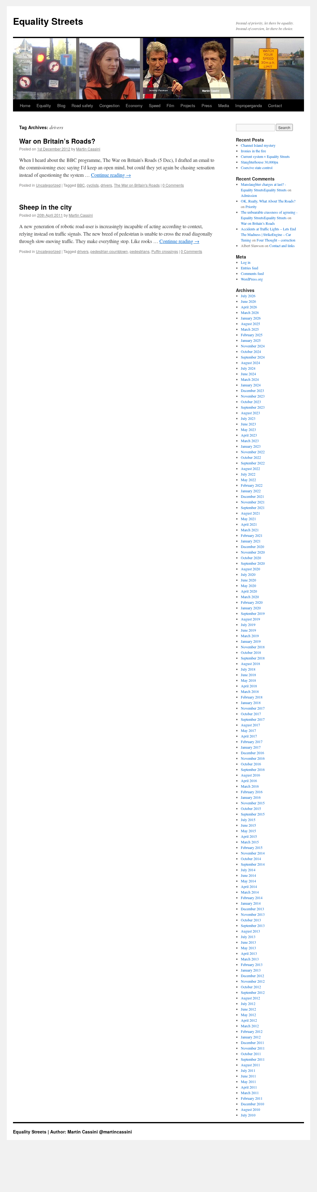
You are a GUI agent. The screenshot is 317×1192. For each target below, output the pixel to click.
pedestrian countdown (109, 251)
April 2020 (249, 591)
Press (207, 105)
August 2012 (250, 997)
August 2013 (250, 931)
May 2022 (248, 479)
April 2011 (249, 1087)
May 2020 (248, 585)
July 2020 (248, 574)
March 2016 (250, 786)
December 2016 (252, 752)
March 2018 (250, 691)
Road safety (82, 105)
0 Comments (173, 185)
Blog (61, 105)
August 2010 (250, 1109)
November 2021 (253, 501)
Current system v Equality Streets (265, 156)
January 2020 (251, 607)
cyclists (93, 185)
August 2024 (250, 362)
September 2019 (253, 613)
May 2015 (248, 830)
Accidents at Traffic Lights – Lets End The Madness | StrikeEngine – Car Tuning (268, 234)
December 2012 (252, 975)
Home (25, 105)
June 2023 (248, 423)
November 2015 (253, 802)
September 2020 (253, 563)
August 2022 (250, 468)
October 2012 (251, 986)
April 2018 (249, 685)
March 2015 (250, 841)
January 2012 (251, 1036)
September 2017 (253, 719)
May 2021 (248, 518)
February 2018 (252, 696)
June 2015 (248, 825)
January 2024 (251, 384)
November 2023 (253, 396)
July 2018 (248, 669)
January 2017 (251, 747)
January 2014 (251, 903)
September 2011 (253, 1059)
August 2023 (250, 412)
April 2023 (249, 435)
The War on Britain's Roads (137, 185)
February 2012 (252, 1031)
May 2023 (248, 429)
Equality (44, 105)
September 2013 (253, 925)
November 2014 (253, 852)
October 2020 (251, 557)
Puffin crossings (164, 251)
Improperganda (248, 105)
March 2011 (250, 1092)
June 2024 (248, 373)
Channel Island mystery (258, 145)
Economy (134, 105)
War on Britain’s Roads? (57, 141)
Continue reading (111, 175)
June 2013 (248, 942)
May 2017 (248, 730)
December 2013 (252, 908)
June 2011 (248, 1075)
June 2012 (248, 1009)
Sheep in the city (45, 206)
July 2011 (248, 1070)
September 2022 (253, 462)
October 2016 (251, 763)
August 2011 (250, 1064)
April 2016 (249, 780)
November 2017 (253, 708)
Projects (187, 105)
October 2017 (251, 713)
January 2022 (251, 490)
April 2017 (249, 735)
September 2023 (253, 407)
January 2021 (251, 540)
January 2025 (251, 340)
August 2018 (250, 663)
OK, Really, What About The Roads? (268, 200)
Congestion (109, 105)
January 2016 (251, 797)
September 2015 (253, 813)
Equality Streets (48, 21)
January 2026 (251, 317)
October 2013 (251, 919)
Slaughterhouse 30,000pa (259, 161)
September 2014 (253, 864)
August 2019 (250, 618)
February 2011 (252, 1098)
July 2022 (248, 474)
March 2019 (250, 635)
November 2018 (253, 646)
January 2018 (251, 702)
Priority (251, 206)
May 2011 (248, 1081)
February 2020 (252, 602)
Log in (245, 262)
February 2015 (252, 847)
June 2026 (248, 301)
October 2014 (251, 858)
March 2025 (250, 329)
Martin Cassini (88, 148)
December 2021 (252, 496)
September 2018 (253, 657)
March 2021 (250, 529)
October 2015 (251, 808)
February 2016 (252, 791)
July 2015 (248, 819)
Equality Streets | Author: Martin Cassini (56, 1132)
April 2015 (249, 836)
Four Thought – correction (276, 239)
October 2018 (251, 652)
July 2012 (248, 1003)
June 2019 (248, 630)
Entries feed (249, 267)
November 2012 (253, 981)
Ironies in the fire (253, 150)
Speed (154, 105)
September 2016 (253, 769)
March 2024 (250, 379)
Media (223, 105)
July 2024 (248, 368)
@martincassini (115, 1132)
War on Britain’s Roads (258, 223)
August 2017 (250, 724)
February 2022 (252, 485)
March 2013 (250, 958)
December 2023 (252, 390)
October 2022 (251, 457)
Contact (275, 105)
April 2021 (249, 524)
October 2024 (251, 351)
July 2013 (248, 936)
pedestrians (140, 251)
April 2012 (249, 1020)
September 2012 (253, 992)
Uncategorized (48, 185)
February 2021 (252, 535)
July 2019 (248, 624)
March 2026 (250, 312)
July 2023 (248, 418)
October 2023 (251, 401)
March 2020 (250, 596)
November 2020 (253, 552)
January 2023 (251, 446)
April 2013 (249, 953)
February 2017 (252, 741)
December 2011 (252, 1042)
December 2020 (252, 546)
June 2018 (248, 674)
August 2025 (250, 323)
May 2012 (248, 1014)
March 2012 (250, 1025)
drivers (106, 185)
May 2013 (248, 947)
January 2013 (251, 970)
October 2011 (251, 1053)
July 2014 (248, 869)
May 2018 (248, 680)
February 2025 (252, 334)
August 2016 (250, 774)
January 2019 (251, 641)
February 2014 (252, 897)
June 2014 (248, 875)
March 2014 (250, 892)
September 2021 (253, 507)
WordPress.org (252, 278)
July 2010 (248, 1114)
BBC (81, 185)
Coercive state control (256, 167)
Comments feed (252, 273)
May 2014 (248, 880)
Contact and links (282, 245)
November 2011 (253, 1048)
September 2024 (253, 357)
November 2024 (253, 345)
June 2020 (248, 579)
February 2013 (252, 964)
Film (170, 105)
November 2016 (253, 758)
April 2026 (249, 306)
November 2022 (253, 451)
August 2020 (250, 568)
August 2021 (250, 513)
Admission (249, 195)
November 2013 (253, 914)
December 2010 (252, 1103)
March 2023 (250, 440)
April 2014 (249, 886)
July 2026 (248, 295)
